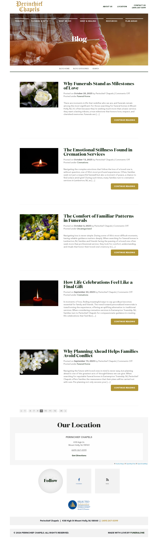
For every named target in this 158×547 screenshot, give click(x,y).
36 (61, 411)
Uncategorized (84, 229)
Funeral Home (83, 96)
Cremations (82, 163)
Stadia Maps (120, 464)
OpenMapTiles (130, 464)
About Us (107, 7)
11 (50, 411)
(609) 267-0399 (139, 8)
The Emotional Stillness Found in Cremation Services (98, 152)
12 (55, 411)
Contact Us (140, 5)
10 (46, 411)
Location (122, 7)
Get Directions (79, 456)
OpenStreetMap (142, 464)
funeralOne (137, 533)
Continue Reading (124, 120)
